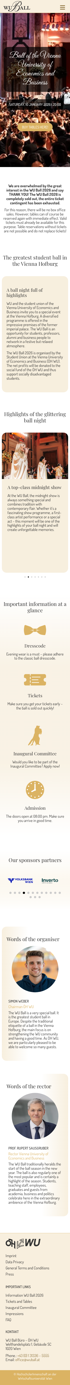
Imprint (11, 1255)
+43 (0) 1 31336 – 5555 (33, 1355)
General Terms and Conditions (27, 1267)
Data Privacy (15, 1261)
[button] (25, 577)
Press (10, 1274)
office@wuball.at (27, 1359)
